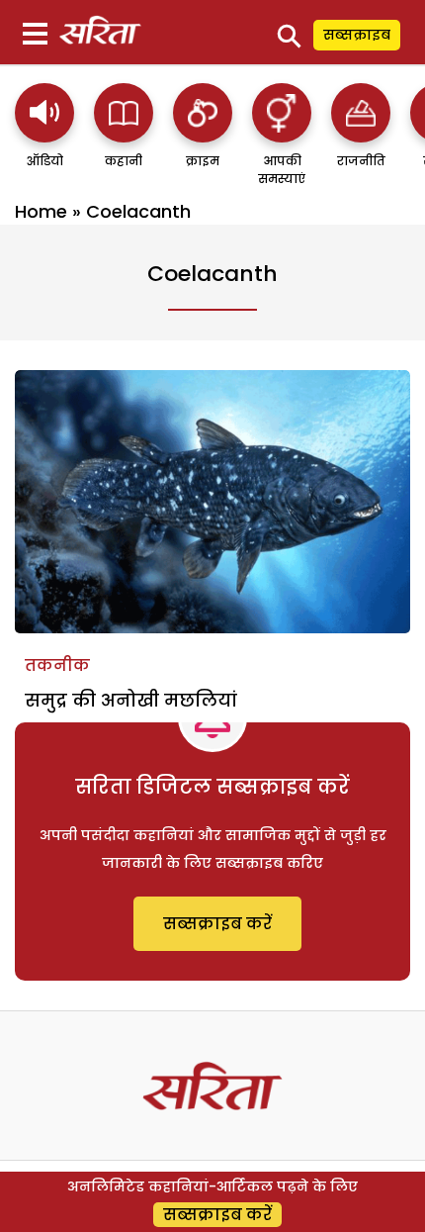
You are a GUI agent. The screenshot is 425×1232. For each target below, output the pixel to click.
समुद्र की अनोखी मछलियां (131, 700)
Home (41, 211)
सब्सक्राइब (356, 35)
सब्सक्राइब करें (217, 923)
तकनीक (57, 665)
